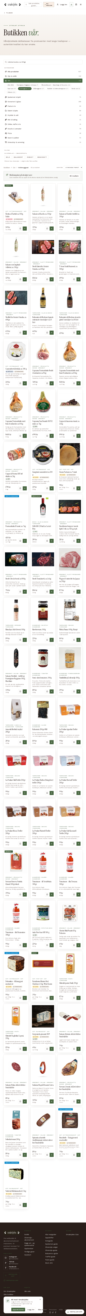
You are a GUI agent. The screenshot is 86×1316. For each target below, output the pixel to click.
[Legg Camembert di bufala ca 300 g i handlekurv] (25, 383)
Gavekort (27, 1255)
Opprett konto (18, 1309)
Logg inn (30, 1309)
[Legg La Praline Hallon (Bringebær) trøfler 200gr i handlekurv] (52, 793)
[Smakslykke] (12, 4)
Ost (14, 167)
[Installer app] (71, 4)
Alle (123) (11, 85)
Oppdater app (12, 1280)
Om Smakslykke (9, 1291)
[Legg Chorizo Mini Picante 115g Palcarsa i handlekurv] (78, 945)
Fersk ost (76, 88)
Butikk (26, 1234)
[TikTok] (53, 1312)
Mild (8, 157)
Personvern (53, 1309)
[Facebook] (55, 1312)
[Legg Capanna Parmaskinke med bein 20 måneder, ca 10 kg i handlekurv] (78, 383)
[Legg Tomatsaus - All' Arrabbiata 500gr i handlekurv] (52, 894)
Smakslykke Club (72, 1234)
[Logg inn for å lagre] (20, 229)
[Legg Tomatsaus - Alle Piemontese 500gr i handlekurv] (25, 945)
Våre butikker (8, 1294)
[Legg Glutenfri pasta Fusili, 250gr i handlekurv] (78, 998)
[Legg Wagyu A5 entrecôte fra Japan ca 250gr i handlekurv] (78, 592)
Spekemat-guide (51, 1244)
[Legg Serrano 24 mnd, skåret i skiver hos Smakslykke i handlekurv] (78, 1101)
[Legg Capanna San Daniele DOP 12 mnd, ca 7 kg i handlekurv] (52, 436)
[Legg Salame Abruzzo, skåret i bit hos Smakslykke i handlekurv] (78, 1049)
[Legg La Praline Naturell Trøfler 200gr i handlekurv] (52, 844)
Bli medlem (74, 176)
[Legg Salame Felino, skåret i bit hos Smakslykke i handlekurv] (25, 1101)
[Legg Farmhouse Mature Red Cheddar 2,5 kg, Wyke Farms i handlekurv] (52, 998)
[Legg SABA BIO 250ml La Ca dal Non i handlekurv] (52, 541)
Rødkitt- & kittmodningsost (57, 88)
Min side (27, 1291)
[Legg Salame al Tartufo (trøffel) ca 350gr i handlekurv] (78, 229)
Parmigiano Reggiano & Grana (27, 85)
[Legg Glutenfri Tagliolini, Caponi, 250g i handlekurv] (25, 1049)
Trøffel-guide (50, 1257)
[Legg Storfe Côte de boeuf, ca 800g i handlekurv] (25, 592)
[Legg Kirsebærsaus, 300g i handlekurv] (52, 640)
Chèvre (11, 92)
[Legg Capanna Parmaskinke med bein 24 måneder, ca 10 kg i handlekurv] (25, 436)
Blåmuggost (38, 88)
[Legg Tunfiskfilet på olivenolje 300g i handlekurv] (78, 691)
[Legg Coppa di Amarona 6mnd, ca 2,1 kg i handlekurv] (78, 436)
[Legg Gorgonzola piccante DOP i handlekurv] (52, 1049)
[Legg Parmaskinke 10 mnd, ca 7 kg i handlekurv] (25, 541)
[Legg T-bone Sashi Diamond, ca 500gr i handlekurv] (78, 279)
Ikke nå (41, 1309)
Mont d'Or (49, 1263)
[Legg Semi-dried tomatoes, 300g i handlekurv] (52, 691)
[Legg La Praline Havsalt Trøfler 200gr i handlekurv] (78, 793)
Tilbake (9, 13)
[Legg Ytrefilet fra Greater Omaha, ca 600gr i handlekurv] (25, 333)
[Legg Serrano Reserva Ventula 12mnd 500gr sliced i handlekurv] (25, 894)
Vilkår (61, 1309)
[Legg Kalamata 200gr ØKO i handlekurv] (52, 742)
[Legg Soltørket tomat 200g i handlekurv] (25, 1155)
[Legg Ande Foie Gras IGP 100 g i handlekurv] (52, 945)
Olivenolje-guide (51, 1250)
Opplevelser (28, 1248)
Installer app (76, 1312)
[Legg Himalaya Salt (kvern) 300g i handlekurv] (25, 640)
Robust (30, 157)
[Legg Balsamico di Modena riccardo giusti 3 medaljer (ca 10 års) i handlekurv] (78, 333)
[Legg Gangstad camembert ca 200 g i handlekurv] (52, 488)
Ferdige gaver (29, 1252)
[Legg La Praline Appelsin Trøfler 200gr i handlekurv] (78, 742)
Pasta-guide (49, 1260)
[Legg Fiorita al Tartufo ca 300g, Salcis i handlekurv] (25, 229)
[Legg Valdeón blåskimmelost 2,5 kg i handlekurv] (25, 1205)
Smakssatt (42, 157)
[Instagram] (50, 1312)
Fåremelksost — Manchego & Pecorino (55, 85)
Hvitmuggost (24, 88)
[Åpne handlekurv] (76, 4)
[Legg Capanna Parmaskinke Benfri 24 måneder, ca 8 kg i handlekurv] (52, 383)
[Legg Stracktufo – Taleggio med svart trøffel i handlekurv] (78, 1155)
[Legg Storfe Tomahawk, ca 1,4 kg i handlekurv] (52, 592)
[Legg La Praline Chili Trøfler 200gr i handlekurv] (25, 793)
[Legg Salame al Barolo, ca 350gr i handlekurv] (52, 229)
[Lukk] (40, 1299)
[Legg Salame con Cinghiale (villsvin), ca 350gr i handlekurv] (25, 279)
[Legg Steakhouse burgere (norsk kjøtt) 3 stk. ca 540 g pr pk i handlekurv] (78, 541)
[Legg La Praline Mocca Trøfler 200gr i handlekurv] (25, 844)
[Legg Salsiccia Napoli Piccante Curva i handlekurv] (52, 1101)
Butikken (7, 167)
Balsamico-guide (51, 1253)
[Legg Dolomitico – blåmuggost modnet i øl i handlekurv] (25, 998)
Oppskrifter (49, 1238)
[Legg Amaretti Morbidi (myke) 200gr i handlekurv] (25, 742)
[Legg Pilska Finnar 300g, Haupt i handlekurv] (78, 640)
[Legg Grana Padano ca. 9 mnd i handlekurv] (78, 488)
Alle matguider (50, 1234)
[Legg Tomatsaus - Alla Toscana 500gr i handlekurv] (78, 894)
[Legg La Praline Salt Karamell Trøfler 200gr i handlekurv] (78, 844)
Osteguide (49, 1241)
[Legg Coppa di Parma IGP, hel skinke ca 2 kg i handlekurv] (25, 488)
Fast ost (12, 88)
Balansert (18, 157)
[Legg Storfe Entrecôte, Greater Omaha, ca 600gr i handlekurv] (52, 279)
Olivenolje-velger (51, 1247)
